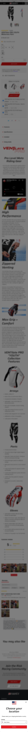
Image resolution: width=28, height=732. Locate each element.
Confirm (14, 727)
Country (3, 719)
